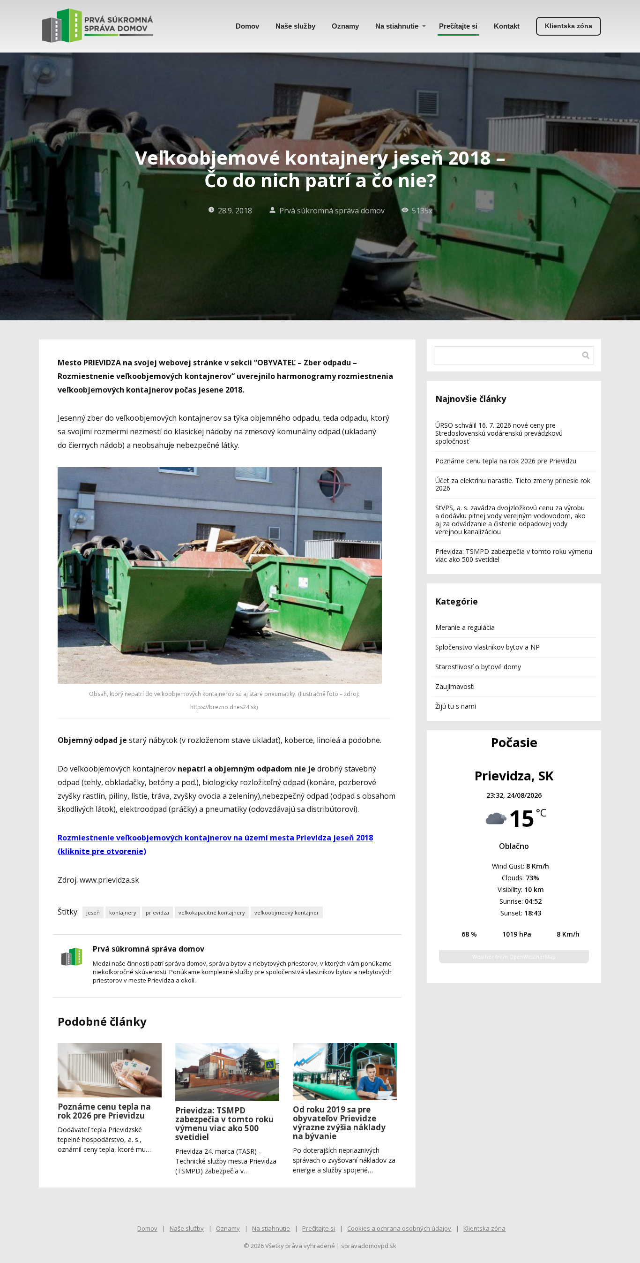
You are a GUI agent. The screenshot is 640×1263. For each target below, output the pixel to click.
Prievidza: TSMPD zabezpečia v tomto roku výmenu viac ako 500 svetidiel (224, 1123)
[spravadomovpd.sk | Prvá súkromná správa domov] (97, 26)
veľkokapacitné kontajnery (212, 912)
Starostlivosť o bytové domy (478, 666)
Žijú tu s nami (455, 706)
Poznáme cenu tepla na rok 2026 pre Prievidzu (104, 1111)
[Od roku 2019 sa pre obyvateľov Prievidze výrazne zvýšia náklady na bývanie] (345, 1071)
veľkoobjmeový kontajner (286, 912)
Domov (247, 26)
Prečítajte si (458, 26)
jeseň (93, 912)
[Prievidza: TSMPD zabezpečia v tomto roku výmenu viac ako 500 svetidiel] (227, 1072)
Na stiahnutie (396, 26)
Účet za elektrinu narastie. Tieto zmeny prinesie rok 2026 (512, 484)
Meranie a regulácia (465, 627)
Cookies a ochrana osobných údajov (399, 1228)
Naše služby (295, 26)
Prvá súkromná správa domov (332, 210)
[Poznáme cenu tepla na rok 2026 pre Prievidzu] (110, 1070)
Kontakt (507, 26)
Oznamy (345, 26)
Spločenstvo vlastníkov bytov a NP (487, 647)
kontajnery (122, 912)
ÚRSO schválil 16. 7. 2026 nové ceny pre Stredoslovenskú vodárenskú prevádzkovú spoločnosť (499, 433)
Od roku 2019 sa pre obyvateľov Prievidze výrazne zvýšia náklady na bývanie (339, 1123)
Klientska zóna (484, 1228)
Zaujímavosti (455, 686)
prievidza (157, 912)
